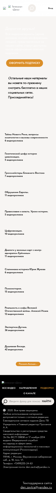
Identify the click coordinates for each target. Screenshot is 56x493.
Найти (46, 401)
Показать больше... (28, 364)
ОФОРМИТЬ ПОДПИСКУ (24, 63)
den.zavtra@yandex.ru (36, 487)
